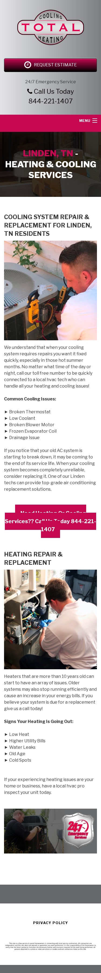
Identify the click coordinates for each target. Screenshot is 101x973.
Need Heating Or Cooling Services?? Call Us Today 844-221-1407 (50, 521)
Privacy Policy (50, 923)
